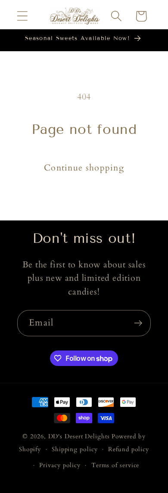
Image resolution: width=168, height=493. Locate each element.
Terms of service (115, 465)
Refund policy (128, 449)
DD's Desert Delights (79, 436)
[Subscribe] (138, 323)
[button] (22, 16)
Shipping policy (75, 449)
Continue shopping (84, 168)
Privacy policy (60, 465)
